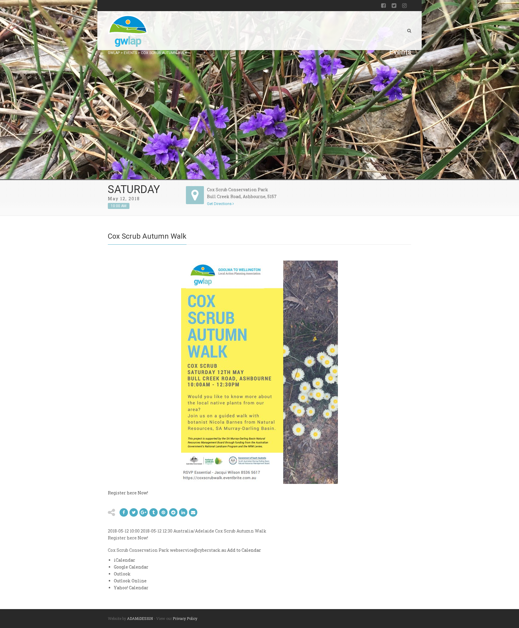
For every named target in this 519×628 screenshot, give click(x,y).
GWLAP (114, 53)
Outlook (122, 574)
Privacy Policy (185, 618)
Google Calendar (131, 567)
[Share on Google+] (143, 512)
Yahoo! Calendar (131, 587)
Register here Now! (128, 493)
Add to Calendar (244, 550)
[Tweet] (133, 512)
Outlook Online (130, 581)
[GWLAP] (128, 30)
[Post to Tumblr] (153, 512)
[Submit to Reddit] (163, 512)
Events (130, 53)
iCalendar (124, 560)
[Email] (183, 512)
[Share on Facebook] (124, 512)
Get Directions (219, 203)
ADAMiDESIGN (140, 618)
